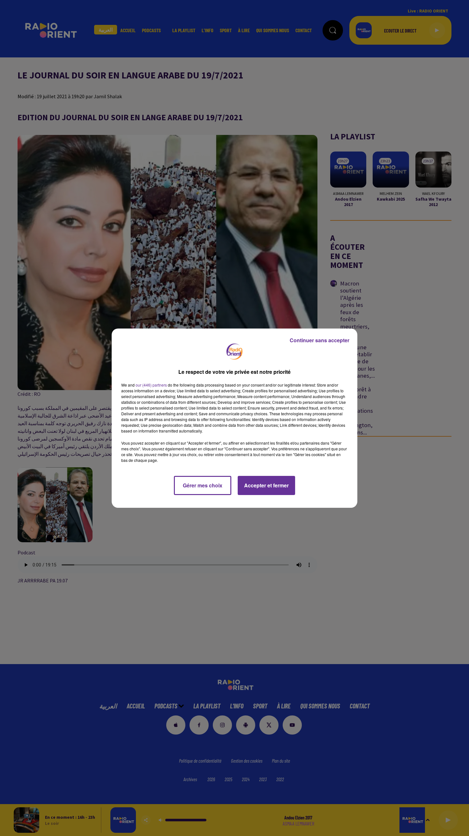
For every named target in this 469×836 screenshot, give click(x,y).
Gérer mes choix (202, 485)
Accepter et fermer (266, 485)
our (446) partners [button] (151, 385)
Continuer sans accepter (319, 340)
